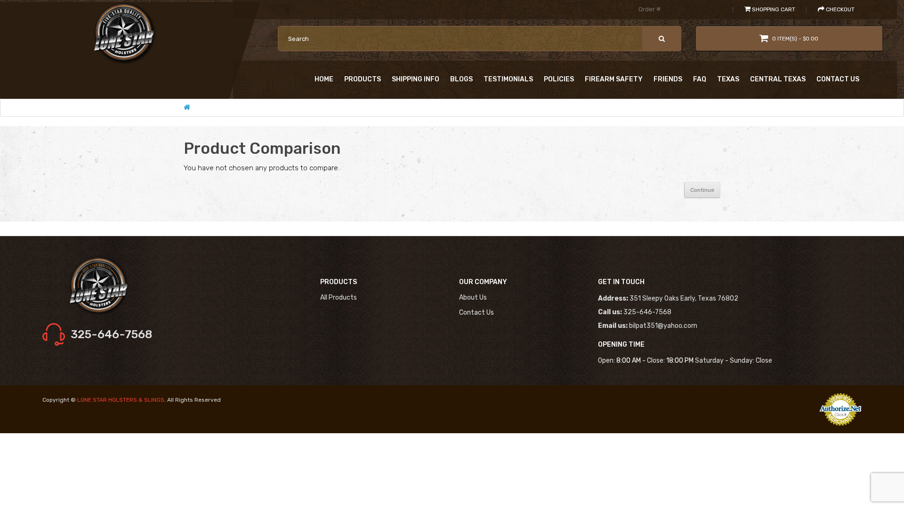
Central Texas (778, 79)
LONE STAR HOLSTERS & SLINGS (120, 400)
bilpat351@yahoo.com (663, 326)
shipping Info (415, 79)
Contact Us (837, 79)
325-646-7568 (111, 334)
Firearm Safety (614, 79)
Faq (699, 79)
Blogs (461, 79)
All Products (338, 298)
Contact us (476, 313)
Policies (559, 79)
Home (324, 79)
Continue (702, 190)
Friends (668, 79)
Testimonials (508, 79)
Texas (728, 79)
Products (362, 79)
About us (473, 298)
